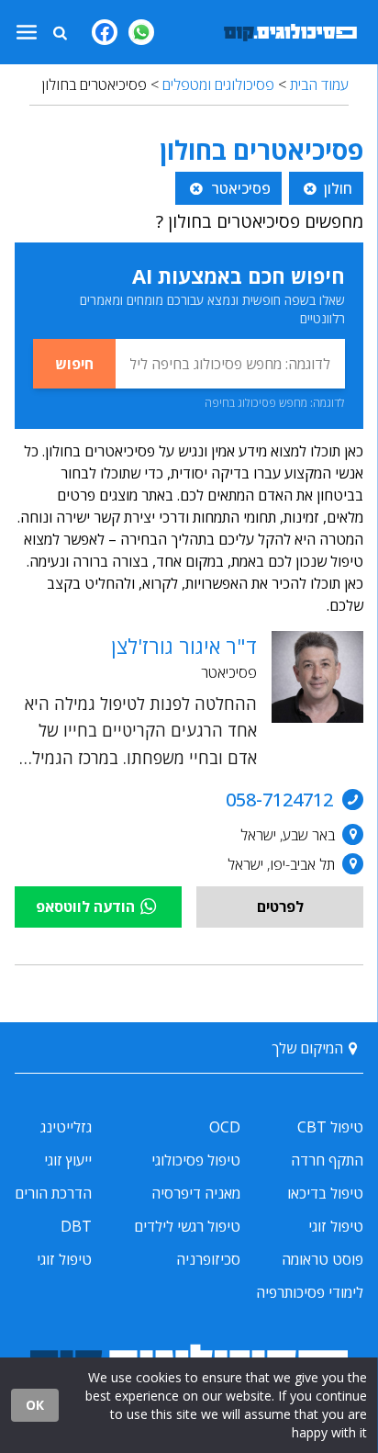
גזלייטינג (66, 1127)
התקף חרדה (327, 1160)
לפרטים (280, 906)
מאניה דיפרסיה (195, 1193)
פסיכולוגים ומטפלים (218, 84)
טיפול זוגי (335, 1226)
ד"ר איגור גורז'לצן (184, 645)
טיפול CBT (330, 1127)
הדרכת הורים (53, 1193)
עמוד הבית (319, 84)
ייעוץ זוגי (68, 1160)
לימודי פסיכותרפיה (309, 1292)
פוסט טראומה (322, 1259)
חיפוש (74, 364)
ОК (35, 1405)
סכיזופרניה (208, 1259)
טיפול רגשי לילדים (187, 1226)
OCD (224, 1127)
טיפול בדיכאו (325, 1193)
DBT (76, 1226)
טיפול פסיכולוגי (195, 1160)
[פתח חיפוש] (60, 32)
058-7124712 (279, 799)
